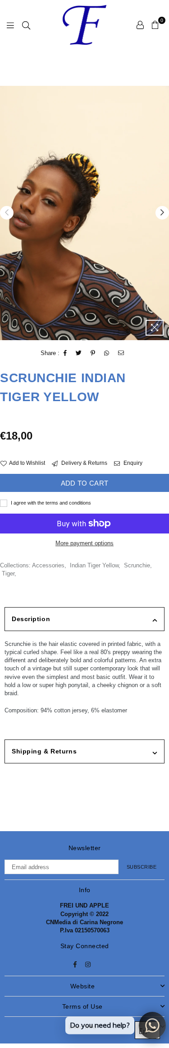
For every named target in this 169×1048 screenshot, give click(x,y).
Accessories (48, 565)
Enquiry (132, 463)
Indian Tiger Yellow (94, 565)
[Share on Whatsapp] (107, 353)
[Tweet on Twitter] (78, 353)
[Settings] (140, 25)
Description (31, 618)
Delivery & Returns (83, 463)
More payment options (84, 543)
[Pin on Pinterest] (93, 353)
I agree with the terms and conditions (50, 502)
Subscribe (142, 867)
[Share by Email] (121, 353)
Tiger (8, 573)
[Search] (26, 25)
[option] (84, 213)
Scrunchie (137, 565)
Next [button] (162, 213)
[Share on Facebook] (65, 353)
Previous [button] (7, 213)
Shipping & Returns (44, 751)
